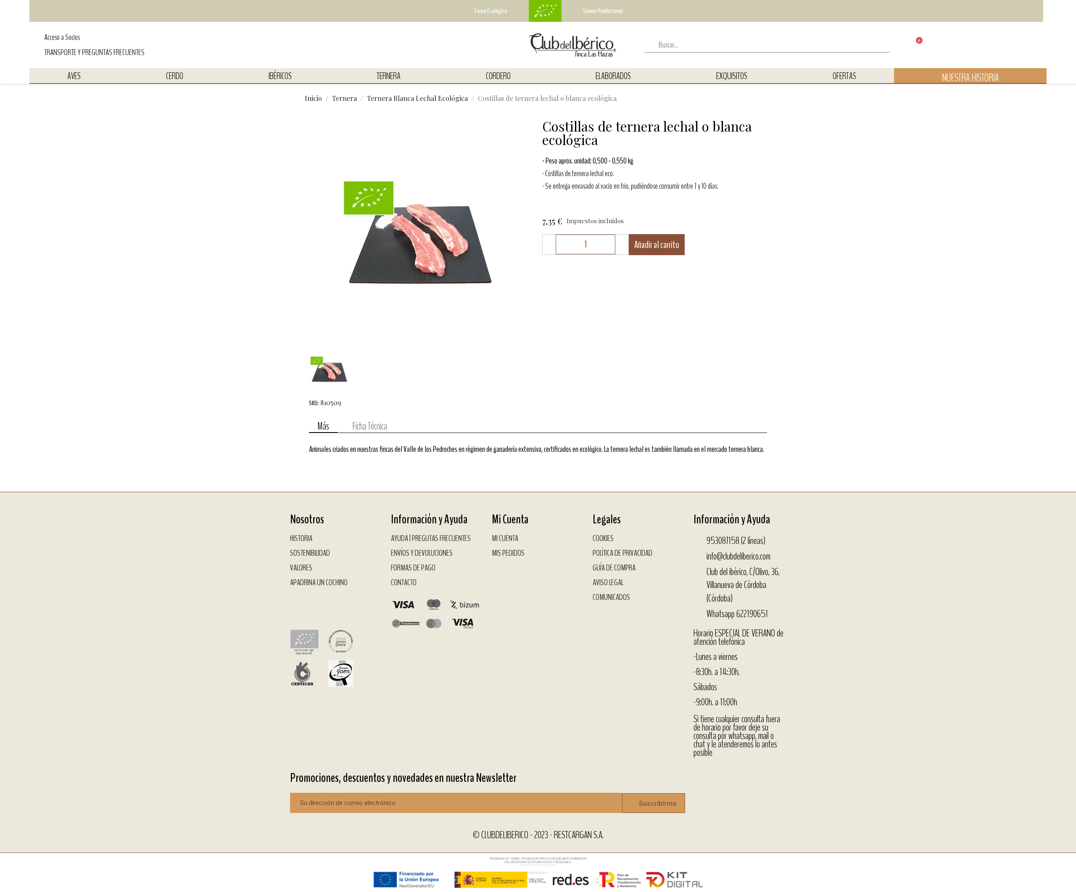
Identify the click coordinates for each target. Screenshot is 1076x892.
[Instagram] (321, 605)
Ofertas (844, 76)
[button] (316, 231)
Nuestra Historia (970, 78)
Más (323, 426)
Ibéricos (280, 76)
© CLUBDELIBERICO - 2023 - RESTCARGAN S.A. (538, 835)
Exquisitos (731, 76)
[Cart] (912, 44)
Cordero (498, 76)
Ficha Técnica (369, 426)
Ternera (389, 76)
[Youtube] (342, 605)
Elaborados (613, 76)
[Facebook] (300, 605)
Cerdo (174, 76)
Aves (74, 76)
